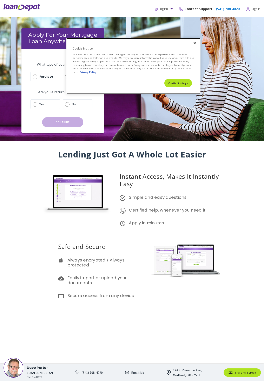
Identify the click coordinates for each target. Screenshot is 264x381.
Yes (41, 104)
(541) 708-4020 (92, 372)
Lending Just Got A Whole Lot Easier (132, 154)
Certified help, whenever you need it (167, 210)
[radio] (62, 76)
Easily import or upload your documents (97, 280)
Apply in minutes (146, 223)
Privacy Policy (88, 71)
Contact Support (199, 8)
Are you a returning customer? (62, 92)
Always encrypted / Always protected (96, 262)
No (74, 104)
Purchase (46, 76)
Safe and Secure (82, 246)
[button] (165, 8)
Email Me (138, 372)
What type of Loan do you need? (62, 64)
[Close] (194, 43)
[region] (133, 66)
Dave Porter (37, 367)
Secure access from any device (100, 295)
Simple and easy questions (157, 197)
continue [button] (63, 122)
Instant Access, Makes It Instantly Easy (170, 180)
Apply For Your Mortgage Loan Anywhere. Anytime (63, 38)
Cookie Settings (178, 83)
